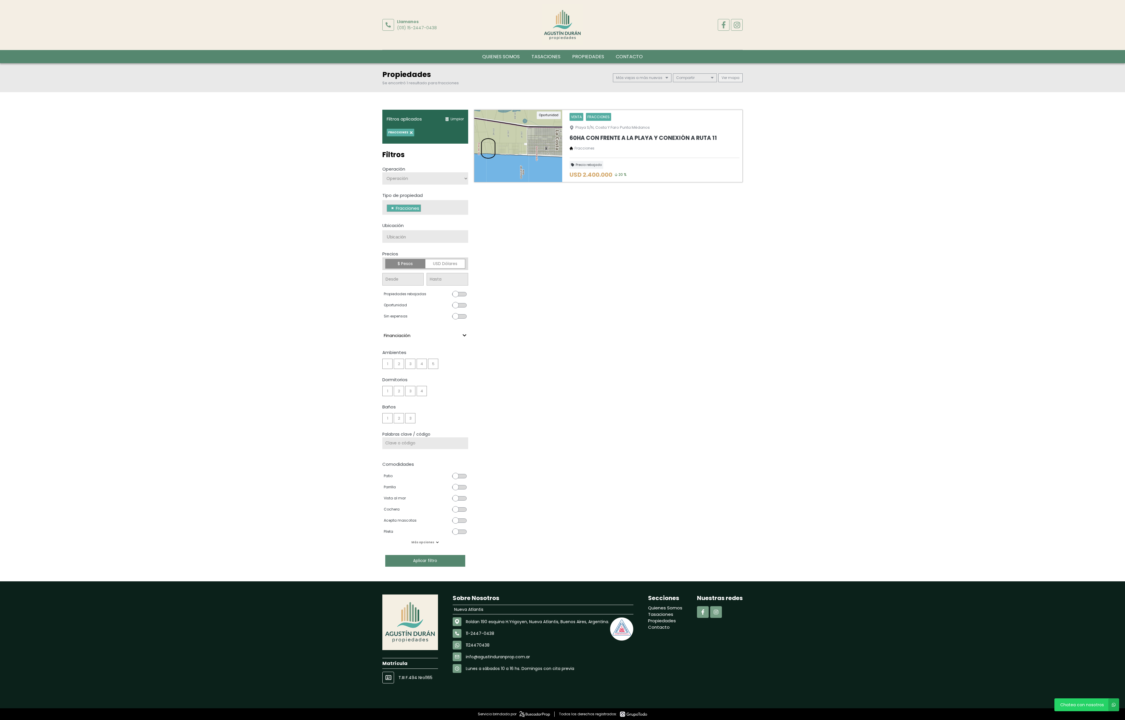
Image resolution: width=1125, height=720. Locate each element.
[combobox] (425, 207)
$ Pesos (405, 264)
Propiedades (588, 56)
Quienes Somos (501, 56)
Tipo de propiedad (402, 195)
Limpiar (457, 118)
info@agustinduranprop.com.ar (498, 657)
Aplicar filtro (425, 560)
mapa (733, 77)
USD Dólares (445, 264)
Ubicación (393, 225)
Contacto (629, 56)
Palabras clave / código (406, 434)
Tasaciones (545, 56)
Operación (393, 169)
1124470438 (478, 645)
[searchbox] (424, 209)
